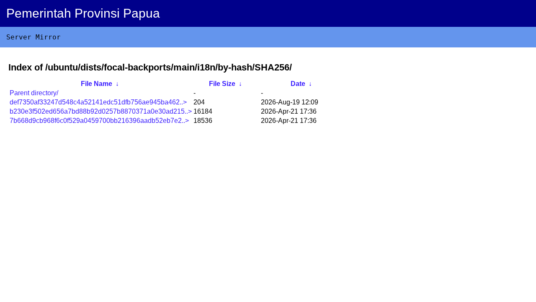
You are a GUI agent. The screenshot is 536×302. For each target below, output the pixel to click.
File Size (222, 83)
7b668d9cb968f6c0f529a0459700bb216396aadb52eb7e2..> (99, 120)
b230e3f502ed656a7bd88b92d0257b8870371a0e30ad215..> (101, 111)
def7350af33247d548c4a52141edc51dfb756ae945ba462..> (98, 102)
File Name (96, 83)
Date (298, 83)
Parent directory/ (34, 92)
